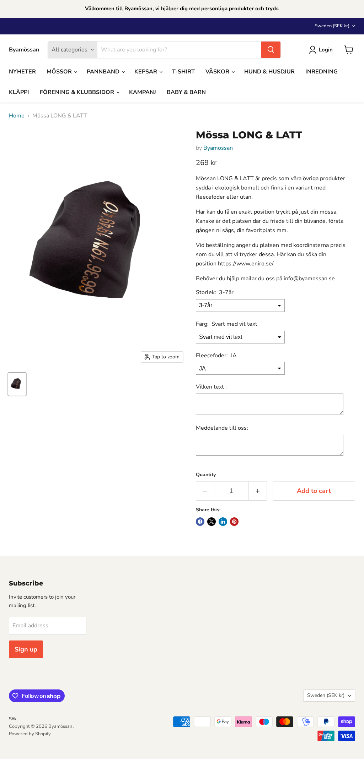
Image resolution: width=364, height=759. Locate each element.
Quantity (206, 475)
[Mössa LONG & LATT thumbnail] (17, 384)
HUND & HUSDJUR (269, 72)
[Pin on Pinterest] (234, 521)
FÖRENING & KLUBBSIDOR (78, 92)
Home (17, 115)
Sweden (332, 26)
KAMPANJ (142, 92)
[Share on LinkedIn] (223, 521)
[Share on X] (211, 521)
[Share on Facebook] (200, 521)
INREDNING (321, 72)
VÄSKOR (218, 72)
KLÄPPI (19, 92)
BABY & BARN (186, 92)
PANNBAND (104, 72)
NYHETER (22, 72)
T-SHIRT (183, 72)
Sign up (26, 649)
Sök (13, 719)
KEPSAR (146, 72)
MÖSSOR (60, 72)
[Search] (270, 50)
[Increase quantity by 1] (258, 491)
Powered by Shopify (30, 734)
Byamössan (218, 148)
